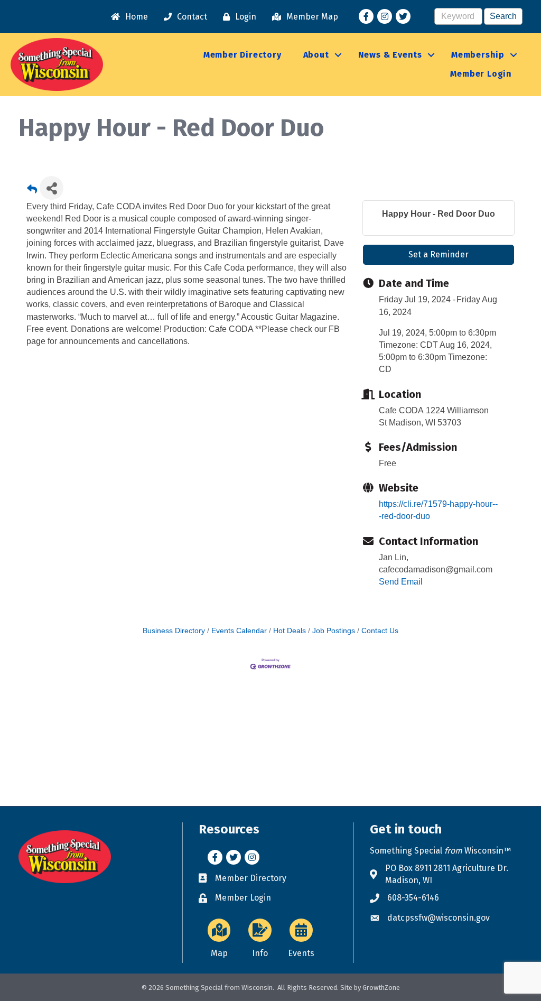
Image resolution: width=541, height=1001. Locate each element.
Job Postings (333, 631)
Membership (478, 55)
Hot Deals (289, 631)
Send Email (401, 581)
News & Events (390, 55)
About (316, 55)
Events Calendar (239, 631)
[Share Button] (51, 188)
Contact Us (379, 631)
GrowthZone (381, 987)
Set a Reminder (438, 254)
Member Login (481, 74)
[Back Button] (32, 191)
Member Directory (242, 55)
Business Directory (174, 631)
